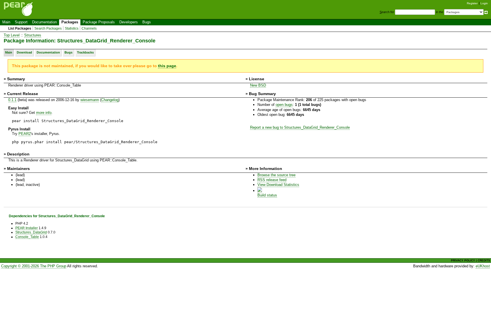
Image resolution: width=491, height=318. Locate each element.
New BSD (258, 85)
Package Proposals (99, 22)
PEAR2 (24, 134)
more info (43, 112)
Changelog (109, 100)
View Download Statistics (278, 184)
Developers (128, 22)
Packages (69, 22)
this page (167, 65)
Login (484, 3)
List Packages (19, 28)
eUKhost (483, 266)
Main (6, 22)
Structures (32, 35)
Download (24, 52)
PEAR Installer (26, 228)
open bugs (284, 104)
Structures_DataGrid (31, 232)
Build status (267, 195)
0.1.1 (12, 100)
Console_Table (27, 237)
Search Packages (48, 28)
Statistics (71, 28)
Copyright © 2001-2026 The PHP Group (33, 266)
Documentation (44, 22)
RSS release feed (271, 180)
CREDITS (484, 260)
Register (472, 3)
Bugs (146, 22)
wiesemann (89, 100)
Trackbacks (85, 52)
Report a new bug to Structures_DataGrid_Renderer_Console (300, 127)
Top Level (12, 35)
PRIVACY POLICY (463, 260)
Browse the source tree (276, 175)
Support (21, 22)
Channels (89, 28)
